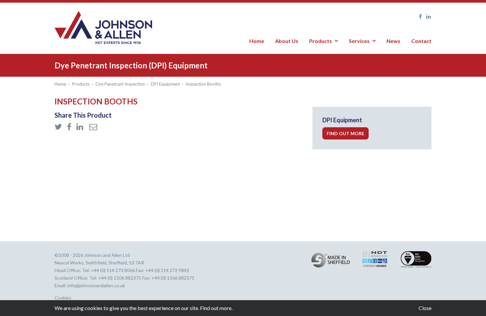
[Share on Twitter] (59, 127)
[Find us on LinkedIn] (427, 16)
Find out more (345, 133)
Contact (421, 41)
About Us (286, 41)
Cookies (63, 298)
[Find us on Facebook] (419, 16)
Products (320, 41)
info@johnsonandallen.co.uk (96, 285)
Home (256, 41)
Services (359, 41)
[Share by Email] (93, 127)
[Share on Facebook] (70, 127)
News (393, 41)
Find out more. (216, 308)
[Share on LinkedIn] (81, 127)
